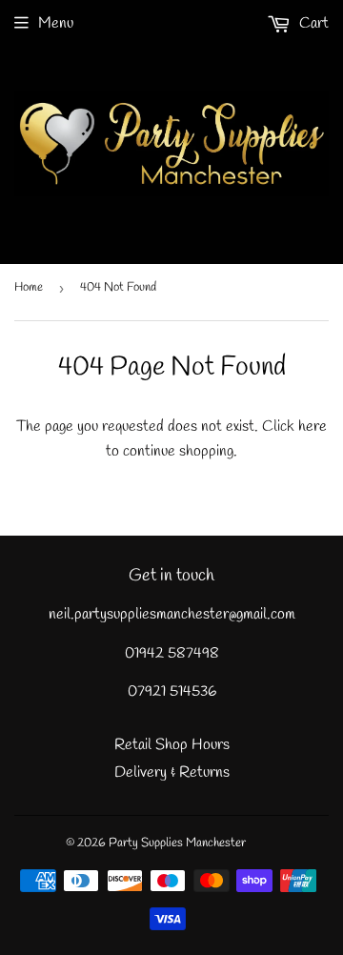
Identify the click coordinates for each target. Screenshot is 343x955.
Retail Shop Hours (172, 745)
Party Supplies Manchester (177, 843)
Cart (312, 23)
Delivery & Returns (172, 772)
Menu (55, 23)
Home (28, 287)
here (312, 427)
